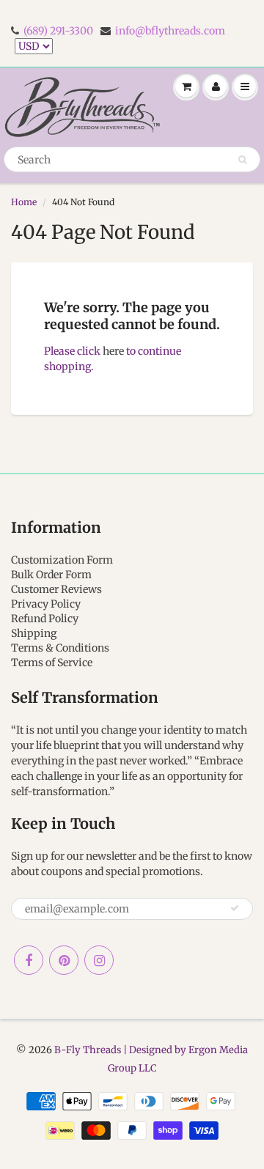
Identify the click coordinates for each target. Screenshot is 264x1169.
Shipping (33, 633)
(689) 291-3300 (58, 30)
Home (24, 201)
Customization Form (62, 560)
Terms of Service (51, 662)
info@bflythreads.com (170, 30)
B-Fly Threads (87, 1050)
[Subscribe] (235, 908)
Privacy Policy (46, 604)
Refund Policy (44, 618)
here (113, 351)
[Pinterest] (63, 960)
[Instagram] (99, 960)
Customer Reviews (56, 589)
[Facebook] (28, 960)
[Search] (242, 160)
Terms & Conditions (60, 647)
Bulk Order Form (51, 574)
